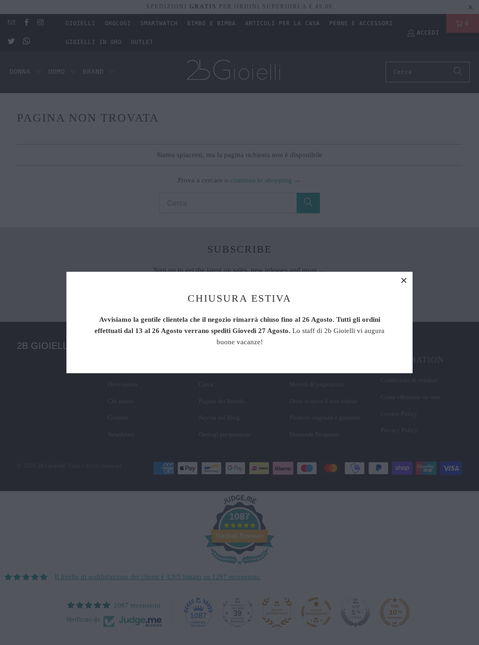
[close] (404, 280)
